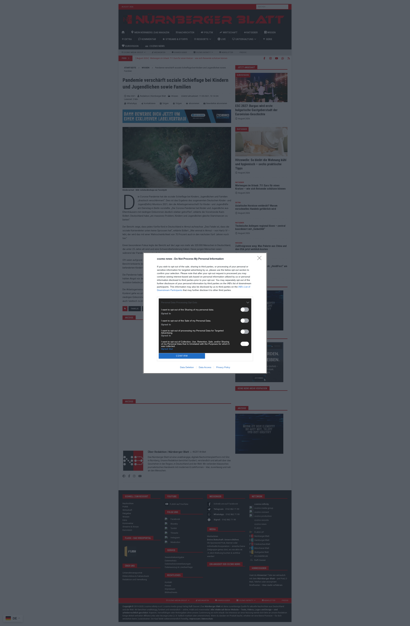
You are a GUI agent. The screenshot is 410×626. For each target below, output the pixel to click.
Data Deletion (187, 367)
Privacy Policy (223, 367)
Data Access (205, 367)
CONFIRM (182, 356)
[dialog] (205, 313)
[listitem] (205, 302)
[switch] (245, 309)
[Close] (260, 259)
